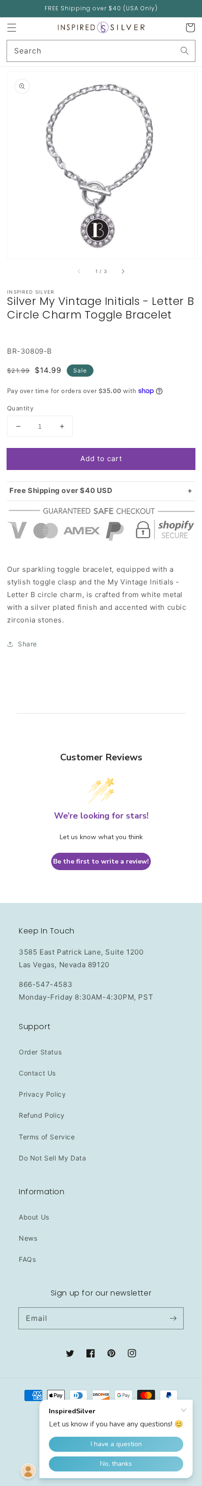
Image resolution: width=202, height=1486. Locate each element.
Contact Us (37, 1073)
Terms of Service (47, 1137)
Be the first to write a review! (101, 861)
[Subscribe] (173, 1318)
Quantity (20, 408)
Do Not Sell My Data (52, 1158)
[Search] (184, 50)
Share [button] (27, 644)
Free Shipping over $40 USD (61, 490)
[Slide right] (122, 271)
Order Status (40, 1052)
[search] (101, 50)
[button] (11, 27)
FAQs (27, 1259)
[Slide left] (79, 271)
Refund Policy (42, 1115)
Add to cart (101, 458)
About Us (34, 1217)
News (28, 1238)
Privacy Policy (42, 1094)
